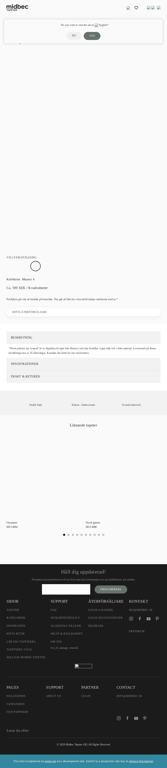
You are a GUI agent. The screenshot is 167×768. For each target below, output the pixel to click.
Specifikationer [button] (24, 364)
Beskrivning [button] (21, 337)
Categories (16, 704)
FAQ (54, 610)
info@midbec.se (129, 696)
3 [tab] (77, 535)
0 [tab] (64, 535)
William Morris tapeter (26, 657)
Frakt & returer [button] (25, 376)
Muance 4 (28, 279)
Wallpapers (16, 696)
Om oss (56, 641)
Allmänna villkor (66, 625)
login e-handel (100, 610)
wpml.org (50, 761)
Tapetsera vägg (19, 649)
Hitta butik (16, 633)
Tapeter (13, 610)
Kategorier (16, 617)
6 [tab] (90, 535)
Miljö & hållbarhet (67, 633)
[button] (128, 7)
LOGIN (86, 696)
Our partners (17, 711)
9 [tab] (103, 535)
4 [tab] (81, 535)
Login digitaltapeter (105, 617)
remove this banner (141, 761)
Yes (92, 35)
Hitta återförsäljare (29, 312)
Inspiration (16, 625)
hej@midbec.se (140, 610)
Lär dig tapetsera (21, 641)
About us (53, 696)
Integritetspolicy (65, 617)
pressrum (137, 631)
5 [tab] (86, 535)
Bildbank (96, 625)
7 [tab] (95, 535)
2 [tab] (73, 535)
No (74, 35)
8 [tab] (99, 535)
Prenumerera (111, 589)
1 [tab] (68, 535)
